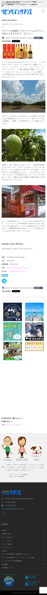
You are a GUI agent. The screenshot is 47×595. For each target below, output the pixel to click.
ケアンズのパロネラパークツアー (33, 575)
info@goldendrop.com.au (17, 271)
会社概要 (4, 564)
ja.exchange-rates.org (13, 424)
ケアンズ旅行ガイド (8, 537)
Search (42, 2)
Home (4, 530)
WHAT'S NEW (6, 534)
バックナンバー (7, 547)
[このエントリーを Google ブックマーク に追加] (3, 38)
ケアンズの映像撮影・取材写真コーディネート (17, 554)
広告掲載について (7, 568)
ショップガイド (7, 541)
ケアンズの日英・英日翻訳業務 (12, 561)
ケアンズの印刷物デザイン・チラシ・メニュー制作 (18, 557)
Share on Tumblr (38, 38)
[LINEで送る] (6, 41)
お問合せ (4, 551)
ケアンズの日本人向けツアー (10, 575)
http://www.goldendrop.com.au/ (18, 268)
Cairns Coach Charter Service (32, 581)
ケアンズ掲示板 (7, 544)
